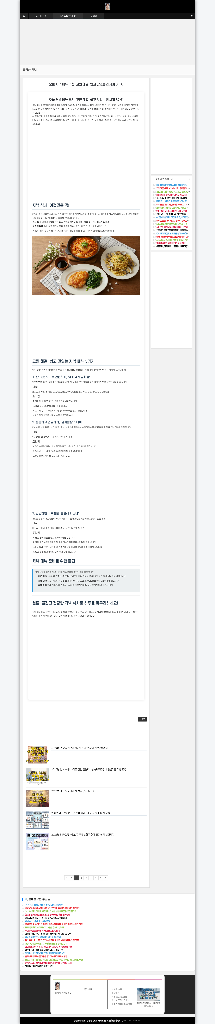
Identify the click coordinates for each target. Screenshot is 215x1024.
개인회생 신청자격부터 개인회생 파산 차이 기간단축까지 (79, 748)
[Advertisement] (107, 44)
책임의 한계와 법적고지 (121, 1004)
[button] (142, 719)
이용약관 (114, 993)
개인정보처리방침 (118, 997)
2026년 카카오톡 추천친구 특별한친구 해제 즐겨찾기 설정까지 (82, 834)
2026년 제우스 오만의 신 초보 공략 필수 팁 (73, 791)
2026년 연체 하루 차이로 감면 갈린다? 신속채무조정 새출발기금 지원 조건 (89, 769)
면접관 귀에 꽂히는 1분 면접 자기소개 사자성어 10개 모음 (80, 813)
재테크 (42, 16)
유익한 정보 (69, 16)
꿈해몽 (93, 16)
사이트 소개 (116, 989)
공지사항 (87, 989)
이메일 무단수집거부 (119, 1000)
